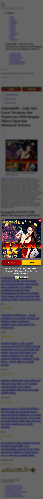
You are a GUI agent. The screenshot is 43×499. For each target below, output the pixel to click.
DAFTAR (11, 263)
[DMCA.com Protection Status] (21, 278)
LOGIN (31, 263)
